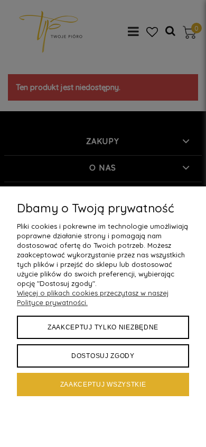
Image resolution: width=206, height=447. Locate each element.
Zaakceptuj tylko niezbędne (103, 327)
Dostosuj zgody (103, 356)
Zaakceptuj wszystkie (103, 384)
